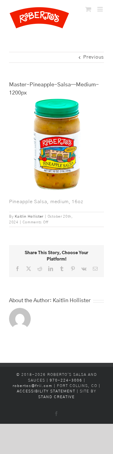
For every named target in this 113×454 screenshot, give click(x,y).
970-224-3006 (67, 380)
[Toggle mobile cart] (88, 9)
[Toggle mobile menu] (100, 9)
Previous (93, 57)
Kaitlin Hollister (29, 216)
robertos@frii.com (32, 386)
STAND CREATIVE (56, 397)
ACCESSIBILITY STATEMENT (46, 391)
